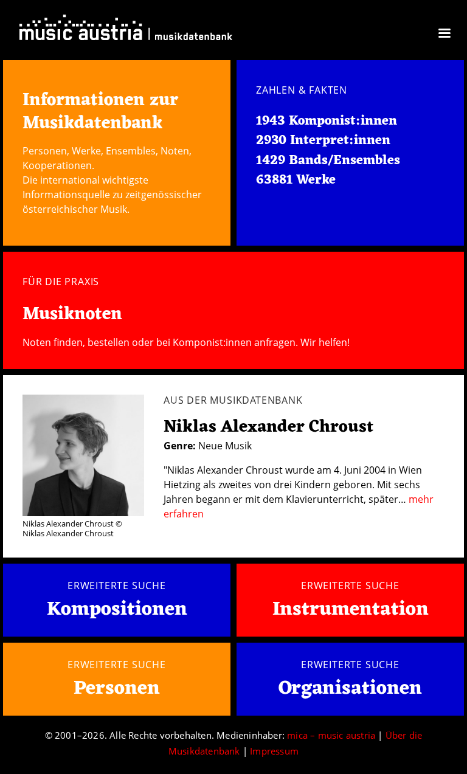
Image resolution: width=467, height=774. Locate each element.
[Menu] (444, 34)
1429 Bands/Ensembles (328, 161)
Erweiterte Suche (116, 585)
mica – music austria (331, 735)
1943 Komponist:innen (326, 121)
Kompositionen (117, 610)
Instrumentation (350, 609)
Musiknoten (72, 314)
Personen (117, 688)
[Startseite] (126, 30)
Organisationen (350, 688)
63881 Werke (296, 180)
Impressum (274, 751)
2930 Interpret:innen (323, 141)
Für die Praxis (60, 281)
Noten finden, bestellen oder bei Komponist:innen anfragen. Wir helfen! (186, 342)
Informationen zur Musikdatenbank (100, 112)
